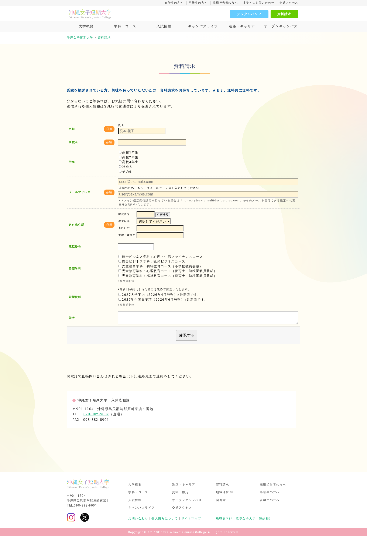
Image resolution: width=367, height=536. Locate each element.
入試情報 (164, 26)
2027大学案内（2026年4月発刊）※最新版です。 (161, 295)
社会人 (127, 167)
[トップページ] (109, 14)
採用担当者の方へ (225, 2)
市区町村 (124, 228)
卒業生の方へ (198, 2)
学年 (72, 161)
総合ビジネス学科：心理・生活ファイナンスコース (162, 257)
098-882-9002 (96, 414)
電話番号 (75, 246)
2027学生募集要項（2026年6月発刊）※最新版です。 (165, 300)
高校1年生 (130, 152)
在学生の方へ (174, 2)
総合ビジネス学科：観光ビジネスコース (153, 261)
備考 (72, 317)
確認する (187, 335)
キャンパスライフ (203, 26)
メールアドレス (79, 192)
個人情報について (164, 518)
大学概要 (86, 26)
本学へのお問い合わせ (258, 2)
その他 (127, 171)
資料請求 (284, 14)
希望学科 (75, 268)
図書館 (221, 500)
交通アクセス (288, 2)
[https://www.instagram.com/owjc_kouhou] (71, 517)
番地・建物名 (127, 235)
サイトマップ (191, 518)
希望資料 (75, 297)
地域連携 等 (225, 492)
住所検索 (162, 214)
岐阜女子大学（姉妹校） (254, 518)
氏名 (121, 125)
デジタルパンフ (249, 14)
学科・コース (125, 26)
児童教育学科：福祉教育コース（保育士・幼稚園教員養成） (169, 276)
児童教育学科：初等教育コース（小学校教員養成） (162, 266)
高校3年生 (130, 162)
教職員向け (224, 518)
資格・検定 (180, 492)
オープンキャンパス (281, 26)
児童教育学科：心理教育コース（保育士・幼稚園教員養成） (169, 271)
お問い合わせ (138, 518)
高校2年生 (130, 157)
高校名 (73, 142)
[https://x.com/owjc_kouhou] (84, 517)
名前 (72, 128)
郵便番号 (124, 214)
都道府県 (124, 221)
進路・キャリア (242, 26)
